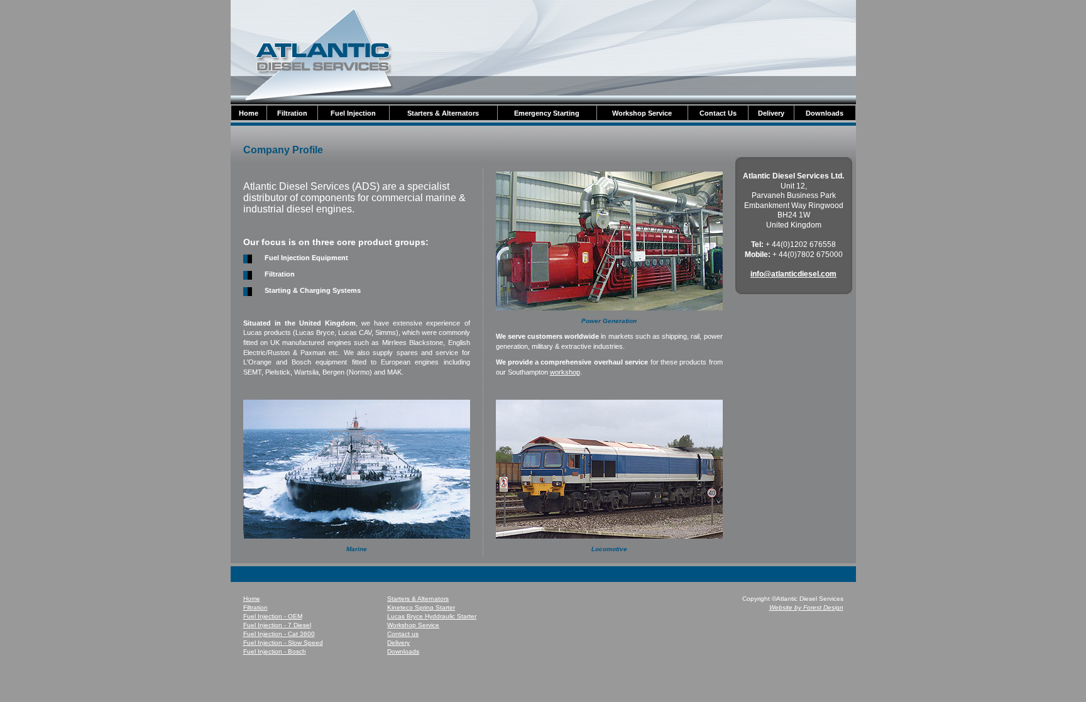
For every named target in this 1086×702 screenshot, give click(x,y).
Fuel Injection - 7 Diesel (277, 625)
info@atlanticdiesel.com (793, 274)
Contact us (403, 633)
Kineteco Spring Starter (421, 607)
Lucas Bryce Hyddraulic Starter (431, 616)
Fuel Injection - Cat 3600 (279, 633)
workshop (565, 372)
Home (251, 598)
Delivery (398, 642)
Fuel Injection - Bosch (274, 651)
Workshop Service (413, 625)
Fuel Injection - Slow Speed (283, 642)
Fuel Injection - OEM (272, 616)
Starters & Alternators (418, 598)
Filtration (255, 607)
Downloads (403, 651)
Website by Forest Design (806, 607)
